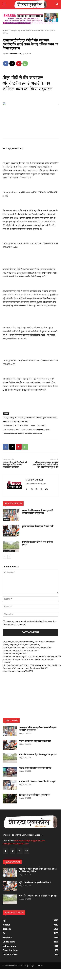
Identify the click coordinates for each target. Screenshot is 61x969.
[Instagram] (31, 489)
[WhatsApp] (25, 63)
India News (8, 426)
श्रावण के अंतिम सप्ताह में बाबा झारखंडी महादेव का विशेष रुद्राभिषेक (37, 511)
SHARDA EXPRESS (12, 53)
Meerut (6, 519)
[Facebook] (6, 63)
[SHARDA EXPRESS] (14, 485)
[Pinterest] (19, 63)
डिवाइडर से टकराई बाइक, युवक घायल (34, 794)
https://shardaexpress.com (36, 484)
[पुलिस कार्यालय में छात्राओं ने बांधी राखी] (11, 530)
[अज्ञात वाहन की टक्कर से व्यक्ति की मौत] (10, 772)
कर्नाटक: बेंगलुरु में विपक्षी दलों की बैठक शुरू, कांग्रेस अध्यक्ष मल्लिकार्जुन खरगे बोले (15, 464)
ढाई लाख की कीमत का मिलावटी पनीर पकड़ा (37, 781)
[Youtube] (46, 489)
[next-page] (9, 557)
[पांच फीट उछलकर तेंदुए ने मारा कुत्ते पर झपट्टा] (11, 546)
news (33, 426)
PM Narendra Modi (11, 429)
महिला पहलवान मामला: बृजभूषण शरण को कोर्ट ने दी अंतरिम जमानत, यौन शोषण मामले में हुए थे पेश (45, 464)
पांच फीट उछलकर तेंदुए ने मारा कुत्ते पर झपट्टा (37, 543)
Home (5, 30)
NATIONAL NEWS (21, 426)
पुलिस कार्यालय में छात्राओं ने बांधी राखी (37, 526)
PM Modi (41, 426)
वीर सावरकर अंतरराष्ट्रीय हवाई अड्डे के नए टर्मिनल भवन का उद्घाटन (23, 433)
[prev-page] (4, 557)
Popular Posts (12, 861)
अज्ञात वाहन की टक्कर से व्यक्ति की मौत (35, 768)
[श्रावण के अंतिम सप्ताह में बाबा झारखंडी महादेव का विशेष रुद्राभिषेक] (11, 515)
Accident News (9, 551)
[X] (12, 63)
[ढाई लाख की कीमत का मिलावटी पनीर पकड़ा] (10, 785)
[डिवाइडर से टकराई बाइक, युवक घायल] (10, 798)
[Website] (36, 489)
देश (11, 30)
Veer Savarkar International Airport (35, 429)
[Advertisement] (30, 690)
